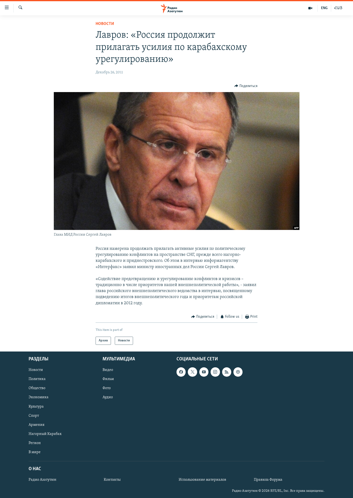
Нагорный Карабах (45, 434)
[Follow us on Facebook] (181, 372)
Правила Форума (268, 480)
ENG (324, 8)
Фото (107, 388)
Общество (37, 388)
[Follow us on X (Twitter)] (192, 372)
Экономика (39, 397)
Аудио (108, 397)
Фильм (108, 379)
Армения (36, 425)
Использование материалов (202, 480)
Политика (37, 379)
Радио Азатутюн (42, 480)
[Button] (245, 86)
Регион (35, 443)
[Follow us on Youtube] (203, 372)
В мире (35, 452)
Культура (36, 407)
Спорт (34, 416)
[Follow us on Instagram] (215, 372)
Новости (105, 24)
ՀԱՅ (338, 8)
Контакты (112, 480)
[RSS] (226, 372)
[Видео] (310, 8)
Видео (108, 370)
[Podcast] (238, 372)
